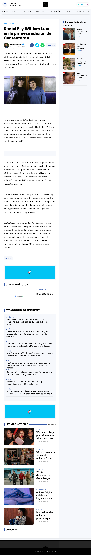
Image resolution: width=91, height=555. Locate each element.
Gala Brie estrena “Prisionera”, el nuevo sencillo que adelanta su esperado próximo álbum (29, 354)
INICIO (5, 11)
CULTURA (68, 11)
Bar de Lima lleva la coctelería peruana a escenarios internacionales (82, 46)
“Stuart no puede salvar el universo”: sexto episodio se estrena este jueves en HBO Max (46, 455)
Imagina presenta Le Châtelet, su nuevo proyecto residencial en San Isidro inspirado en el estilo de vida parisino (82, 61)
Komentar (51, 45)
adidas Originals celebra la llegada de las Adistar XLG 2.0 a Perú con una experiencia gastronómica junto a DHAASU (46, 495)
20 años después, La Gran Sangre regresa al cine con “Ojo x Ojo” (44, 475)
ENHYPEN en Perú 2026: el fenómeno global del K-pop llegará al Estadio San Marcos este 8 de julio (29, 344)
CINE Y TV (80, 11)
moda (40, 509)
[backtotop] (45, 548)
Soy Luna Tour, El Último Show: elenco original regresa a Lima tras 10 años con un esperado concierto (27, 334)
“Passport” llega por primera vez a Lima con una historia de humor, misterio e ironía (45, 435)
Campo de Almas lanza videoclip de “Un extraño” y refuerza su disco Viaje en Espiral (29, 373)
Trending (84, 4)
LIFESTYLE (39, 11)
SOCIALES (27, 11)
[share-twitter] (37, 45)
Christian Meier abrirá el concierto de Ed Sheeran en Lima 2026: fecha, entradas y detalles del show (29, 392)
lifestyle (42, 489)
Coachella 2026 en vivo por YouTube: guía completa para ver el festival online (25, 382)
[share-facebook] (32, 45)
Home (6, 23)
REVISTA (15, 11)
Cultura (41, 429)
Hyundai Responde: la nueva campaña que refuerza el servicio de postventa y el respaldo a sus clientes (82, 31)
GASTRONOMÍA (54, 11)
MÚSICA (8, 258)
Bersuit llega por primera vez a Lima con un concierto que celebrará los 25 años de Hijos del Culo (28, 322)
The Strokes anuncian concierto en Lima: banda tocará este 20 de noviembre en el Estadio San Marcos (28, 365)
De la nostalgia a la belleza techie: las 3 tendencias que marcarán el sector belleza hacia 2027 (82, 75)
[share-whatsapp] (42, 45)
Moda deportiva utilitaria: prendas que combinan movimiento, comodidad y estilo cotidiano (45, 515)
